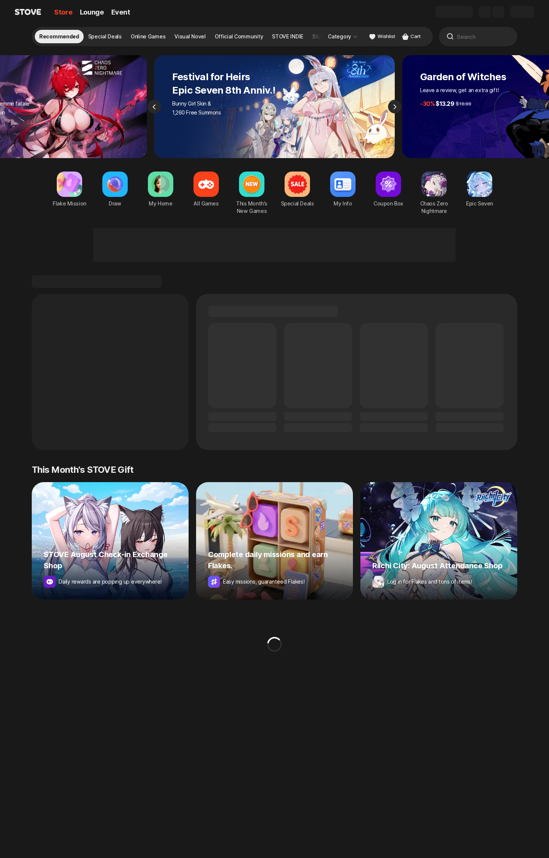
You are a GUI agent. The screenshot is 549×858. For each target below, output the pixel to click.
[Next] (394, 106)
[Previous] (154, 106)
